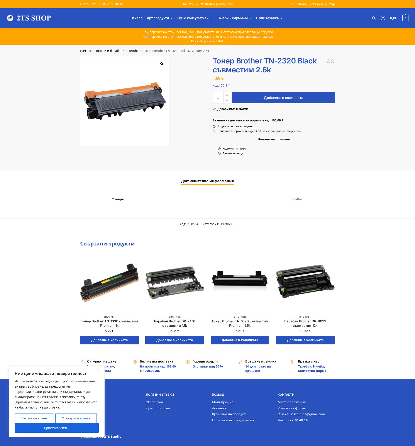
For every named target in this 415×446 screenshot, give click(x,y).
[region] (57, 401)
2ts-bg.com (154, 402)
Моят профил (223, 402)
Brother (134, 51)
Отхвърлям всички (76, 418)
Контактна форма (292, 408)
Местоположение (292, 402)
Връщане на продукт (229, 414)
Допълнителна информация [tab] (207, 181)
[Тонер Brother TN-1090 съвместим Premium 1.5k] (240, 283)
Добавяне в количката (283, 97)
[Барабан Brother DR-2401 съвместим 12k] (174, 283)
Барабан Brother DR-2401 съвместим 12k (174, 323)
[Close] (100, 370)
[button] (399, 18)
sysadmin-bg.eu (158, 408)
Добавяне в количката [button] (109, 340)
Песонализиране (34, 418)
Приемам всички (56, 428)
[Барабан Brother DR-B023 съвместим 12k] (305, 283)
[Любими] (132, 260)
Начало (85, 51)
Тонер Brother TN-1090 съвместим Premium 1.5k (240, 323)
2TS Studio (112, 436)
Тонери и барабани (110, 51)
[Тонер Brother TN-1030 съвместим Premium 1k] (109, 283)
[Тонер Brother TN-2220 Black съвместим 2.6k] (332, 61)
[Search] (376, 18)
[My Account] (383, 18)
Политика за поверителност (234, 420)
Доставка (219, 408)
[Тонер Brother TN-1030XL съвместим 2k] (328, 61)
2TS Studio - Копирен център (313, 4)
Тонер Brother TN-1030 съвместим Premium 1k (109, 323)
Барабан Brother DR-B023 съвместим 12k (305, 323)
